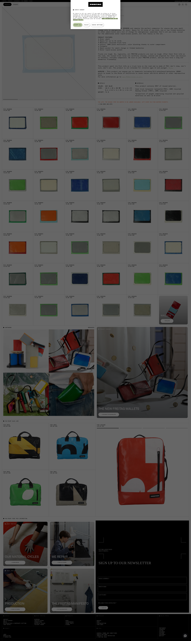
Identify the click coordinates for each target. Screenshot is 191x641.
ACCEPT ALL (77, 25)
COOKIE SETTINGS (97, 25)
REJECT (86, 25)
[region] (95, 14)
